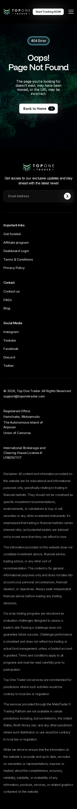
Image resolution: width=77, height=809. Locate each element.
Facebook (10, 349)
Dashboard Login (16, 251)
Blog (6, 308)
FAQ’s (7, 300)
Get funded (12, 234)
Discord (9, 357)
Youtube (9, 340)
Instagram (11, 332)
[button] (71, 11)
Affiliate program (16, 242)
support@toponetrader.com (24, 396)
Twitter (8, 366)
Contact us (11, 291)
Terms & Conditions (18, 259)
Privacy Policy (14, 268)
